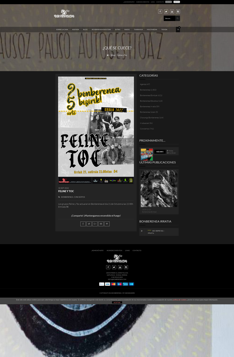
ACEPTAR (117, 302)
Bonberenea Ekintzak (101, 29)
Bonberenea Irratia (148, 106)
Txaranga (138, 29)
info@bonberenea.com (117, 279)
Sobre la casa (62, 29)
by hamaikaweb (129, 293)
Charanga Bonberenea (149, 117)
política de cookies (180, 300)
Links (153, 2)
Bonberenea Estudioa (149, 101)
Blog (85, 29)
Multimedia (152, 29)
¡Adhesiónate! (97, 250)
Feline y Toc (66, 191)
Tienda (164, 29)
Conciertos (79, 197)
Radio (127, 29)
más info (159, 152)
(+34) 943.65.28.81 (117, 277)
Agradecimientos (142, 2)
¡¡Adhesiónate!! (129, 2)
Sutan (117, 29)
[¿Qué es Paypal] (101, 284)
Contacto (160, 2)
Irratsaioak (144, 123)
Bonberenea (67, 197)
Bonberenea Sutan (147, 112)
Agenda (75, 29)
